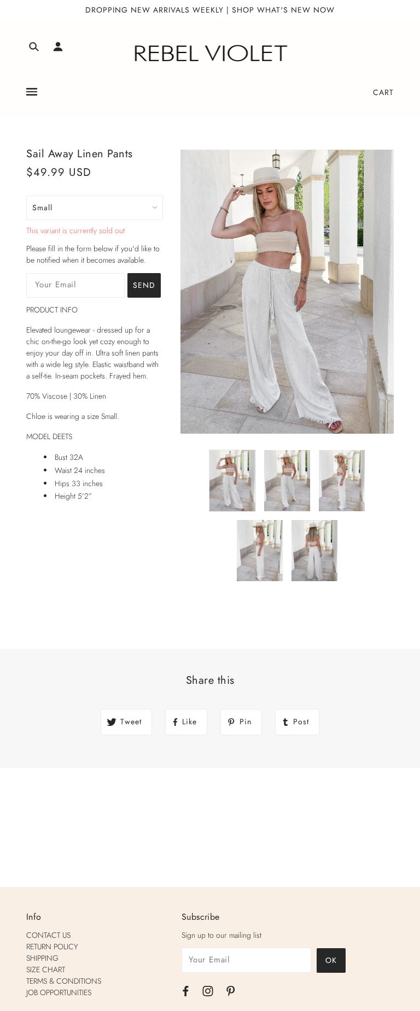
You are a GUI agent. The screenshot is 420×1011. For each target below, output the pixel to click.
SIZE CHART (45, 969)
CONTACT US (48, 935)
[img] (34, 48)
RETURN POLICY (52, 946)
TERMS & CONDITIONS (63, 980)
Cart (383, 92)
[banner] (210, 53)
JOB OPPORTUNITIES (58, 992)
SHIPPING (42, 958)
